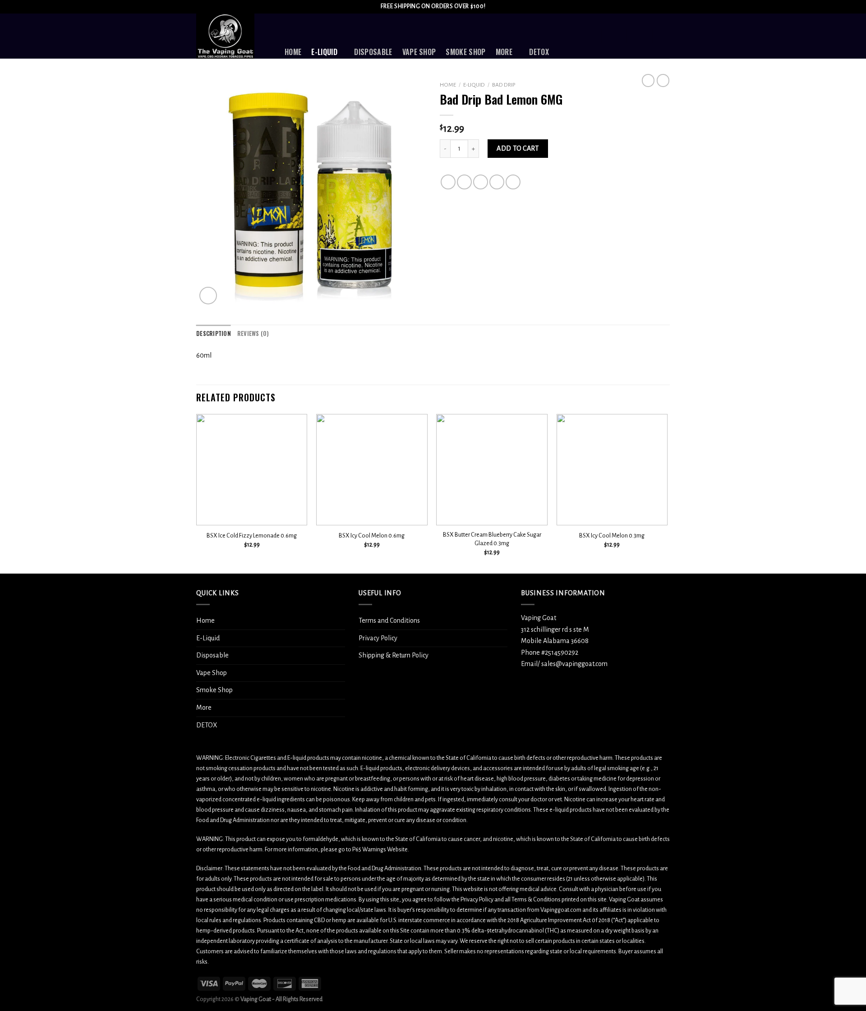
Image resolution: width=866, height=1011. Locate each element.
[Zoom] (208, 295)
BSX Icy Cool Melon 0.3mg (612, 535)
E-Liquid (324, 51)
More (504, 51)
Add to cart (518, 148)
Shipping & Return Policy (393, 655)
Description (213, 333)
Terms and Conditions (389, 620)
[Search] (589, 36)
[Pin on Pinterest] (496, 182)
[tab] (213, 334)
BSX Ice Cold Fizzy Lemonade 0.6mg (252, 535)
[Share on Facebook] (448, 182)
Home (293, 51)
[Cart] (665, 36)
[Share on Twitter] (464, 182)
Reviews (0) (253, 333)
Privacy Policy (378, 638)
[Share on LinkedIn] (513, 182)
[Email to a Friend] (480, 182)
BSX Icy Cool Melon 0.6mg (372, 535)
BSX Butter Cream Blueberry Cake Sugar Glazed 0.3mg (492, 539)
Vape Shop (419, 51)
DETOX (539, 51)
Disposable (373, 51)
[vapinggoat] (233, 36)
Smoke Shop (465, 51)
